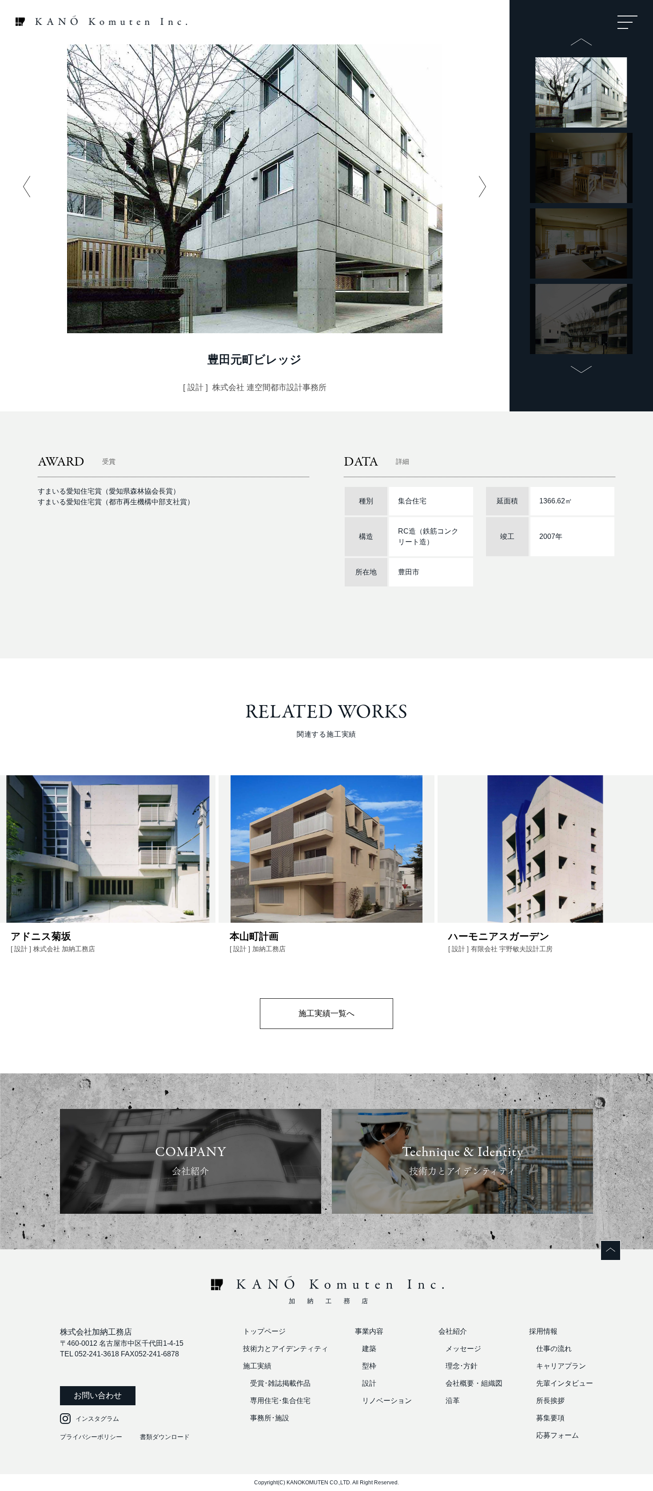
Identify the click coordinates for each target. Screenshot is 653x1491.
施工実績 (257, 1366)
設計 (369, 1383)
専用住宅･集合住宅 (280, 1400)
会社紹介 (452, 1331)
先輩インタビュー (564, 1383)
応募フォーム (557, 1435)
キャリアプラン (561, 1366)
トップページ (264, 1331)
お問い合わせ (98, 1395)
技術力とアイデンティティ (285, 1348)
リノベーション (387, 1400)
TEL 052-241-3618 (89, 1354)
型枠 (369, 1366)
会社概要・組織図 (474, 1383)
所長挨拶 (550, 1400)
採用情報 (543, 1331)
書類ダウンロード (165, 1436)
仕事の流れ (554, 1348)
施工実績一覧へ (326, 1013)
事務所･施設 (269, 1418)
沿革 (453, 1400)
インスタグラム (97, 1418)
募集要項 (550, 1418)
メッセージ (463, 1348)
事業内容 (369, 1331)
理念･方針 (462, 1366)
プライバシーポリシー (91, 1436)
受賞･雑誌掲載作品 (280, 1383)
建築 (369, 1348)
